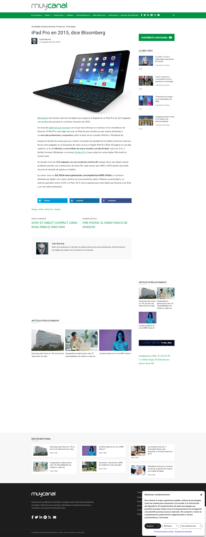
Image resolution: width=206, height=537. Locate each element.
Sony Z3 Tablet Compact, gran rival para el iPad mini (54, 225)
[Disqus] (81, 397)
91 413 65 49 (163, 356)
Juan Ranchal (58, 244)
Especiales (113, 15)
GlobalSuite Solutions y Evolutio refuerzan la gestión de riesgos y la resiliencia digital (160, 468)
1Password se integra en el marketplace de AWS (164, 99)
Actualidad (36, 15)
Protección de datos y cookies (164, 531)
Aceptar (150, 526)
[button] (201, 495)
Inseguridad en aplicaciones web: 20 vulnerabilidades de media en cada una (61, 465)
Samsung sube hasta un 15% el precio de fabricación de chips (62, 448)
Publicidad (141, 501)
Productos (60, 26)
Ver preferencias (188, 526)
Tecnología (58, 15)
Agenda (70, 15)
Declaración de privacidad (183, 531)
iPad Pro (49, 209)
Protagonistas (82, 15)
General (44, 26)
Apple (35, 209)
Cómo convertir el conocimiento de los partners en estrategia (164, 79)
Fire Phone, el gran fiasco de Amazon (104, 225)
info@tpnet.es (145, 356)
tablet (58, 209)
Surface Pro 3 (81, 152)
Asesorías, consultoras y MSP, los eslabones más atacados (111, 464)
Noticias (51, 26)
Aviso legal (141, 506)
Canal (47, 15)
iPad (42, 209)
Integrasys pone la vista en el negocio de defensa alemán (164, 119)
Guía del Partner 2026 (129, 15)
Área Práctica (99, 15)
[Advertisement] (81, 290)
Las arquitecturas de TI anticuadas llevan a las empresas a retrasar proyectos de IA (160, 450)
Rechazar (168, 526)
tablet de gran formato (59, 128)
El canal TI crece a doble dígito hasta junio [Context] (164, 59)
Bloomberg (42, 118)
